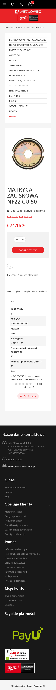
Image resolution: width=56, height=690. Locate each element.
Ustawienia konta (13, 600)
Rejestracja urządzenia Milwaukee (22, 553)
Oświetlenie (14, 55)
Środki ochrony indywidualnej (24, 70)
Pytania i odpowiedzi (15, 580)
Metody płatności (14, 511)
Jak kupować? (11, 576)
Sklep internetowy (27, 686)
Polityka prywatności (15, 516)
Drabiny (13, 101)
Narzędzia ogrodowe (19, 50)
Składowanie (15, 65)
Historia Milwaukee (14, 567)
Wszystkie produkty (18, 106)
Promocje (13, 116)
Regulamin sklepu (14, 520)
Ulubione (9, 604)
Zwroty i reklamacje (15, 534)
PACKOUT (13, 60)
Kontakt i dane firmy (15, 487)
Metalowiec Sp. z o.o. (13, 27)
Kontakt (9, 492)
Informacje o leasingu (16, 549)
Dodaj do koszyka (28, 250)
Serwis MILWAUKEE (15, 562)
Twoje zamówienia (14, 595)
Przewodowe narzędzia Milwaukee (26, 45)
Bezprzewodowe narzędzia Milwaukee (27, 40)
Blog (7, 496)
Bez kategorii (15, 96)
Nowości (13, 111)
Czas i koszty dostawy (16, 525)
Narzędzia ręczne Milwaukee (23, 80)
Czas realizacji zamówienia (18, 529)
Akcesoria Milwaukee (35, 27)
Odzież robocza (17, 75)
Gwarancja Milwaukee (16, 558)
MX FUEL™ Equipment (18, 91)
